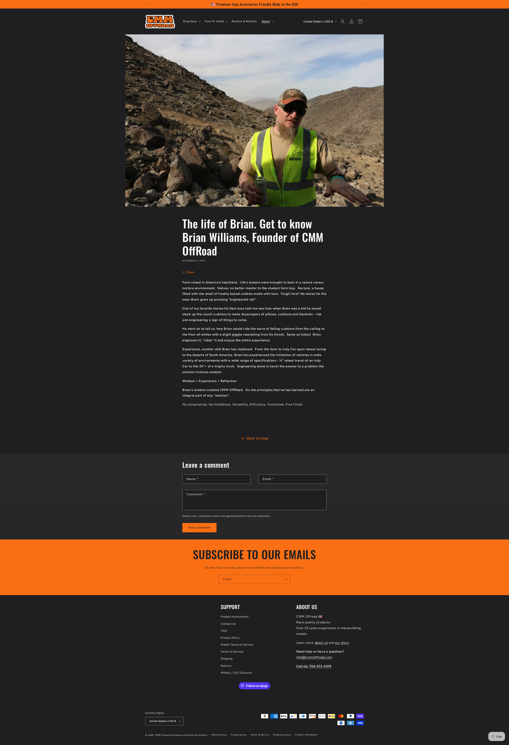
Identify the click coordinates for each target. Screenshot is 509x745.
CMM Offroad (162, 735)
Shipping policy (282, 734)
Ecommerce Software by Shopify (189, 735)
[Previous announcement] (146, 4)
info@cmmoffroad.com (314, 657)
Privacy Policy (230, 637)
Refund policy (219, 734)
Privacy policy (239, 734)
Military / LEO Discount (236, 672)
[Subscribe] (285, 579)
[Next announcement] (362, 4)
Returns (226, 665)
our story (342, 643)
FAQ (224, 630)
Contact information (306, 734)
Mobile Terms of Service (237, 644)
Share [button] (190, 272)
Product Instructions (235, 616)
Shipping (227, 658)
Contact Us (228, 624)
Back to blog (257, 438)
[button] (191, 21)
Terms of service (260, 734)
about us (321, 643)
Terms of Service (232, 651)
